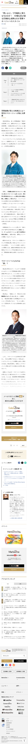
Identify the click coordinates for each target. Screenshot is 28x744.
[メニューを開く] (2, 2)
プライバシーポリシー (10, 731)
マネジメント (4, 28)
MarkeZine (4, 677)
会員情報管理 (9, 722)
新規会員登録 (14, 423)
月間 (20, 584)
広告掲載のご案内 (7, 671)
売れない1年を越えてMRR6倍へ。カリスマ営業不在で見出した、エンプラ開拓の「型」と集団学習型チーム (15, 613)
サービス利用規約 (9, 729)
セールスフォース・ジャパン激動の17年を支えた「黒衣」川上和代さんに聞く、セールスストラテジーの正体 (15, 595)
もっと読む (5, 485)
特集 (2, 692)
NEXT (23, 445)
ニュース (3, 686)
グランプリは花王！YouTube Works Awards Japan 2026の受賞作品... (14, 482)
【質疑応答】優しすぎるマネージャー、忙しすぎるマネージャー (18, 101)
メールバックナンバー (15, 419)
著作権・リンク (9, 720)
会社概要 (8, 727)
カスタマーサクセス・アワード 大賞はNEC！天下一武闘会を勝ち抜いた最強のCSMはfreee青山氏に (15, 607)
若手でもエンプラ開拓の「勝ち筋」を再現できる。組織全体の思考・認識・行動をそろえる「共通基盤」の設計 (15, 632)
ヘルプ (7, 718)
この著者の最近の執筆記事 (16, 518)
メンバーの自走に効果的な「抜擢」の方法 (17, 90)
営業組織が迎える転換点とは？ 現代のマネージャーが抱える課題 (17, 79)
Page (5, 92)
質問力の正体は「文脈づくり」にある (13, 627)
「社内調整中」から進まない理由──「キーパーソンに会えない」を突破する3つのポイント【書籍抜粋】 (15, 588)
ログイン (15, 427)
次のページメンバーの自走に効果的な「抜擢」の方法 (14, 438)
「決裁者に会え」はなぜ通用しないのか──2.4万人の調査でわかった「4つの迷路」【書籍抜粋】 (15, 601)
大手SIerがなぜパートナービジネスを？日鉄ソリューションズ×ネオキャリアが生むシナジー (14, 478)
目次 (14, 73)
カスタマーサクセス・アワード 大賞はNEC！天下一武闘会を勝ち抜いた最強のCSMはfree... (13, 473)
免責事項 (8, 725)
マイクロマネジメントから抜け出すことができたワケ (18, 94)
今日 (8, 584)
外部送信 (8, 733)
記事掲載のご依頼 (20, 671)
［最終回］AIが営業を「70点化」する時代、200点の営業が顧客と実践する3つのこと (14, 618)
